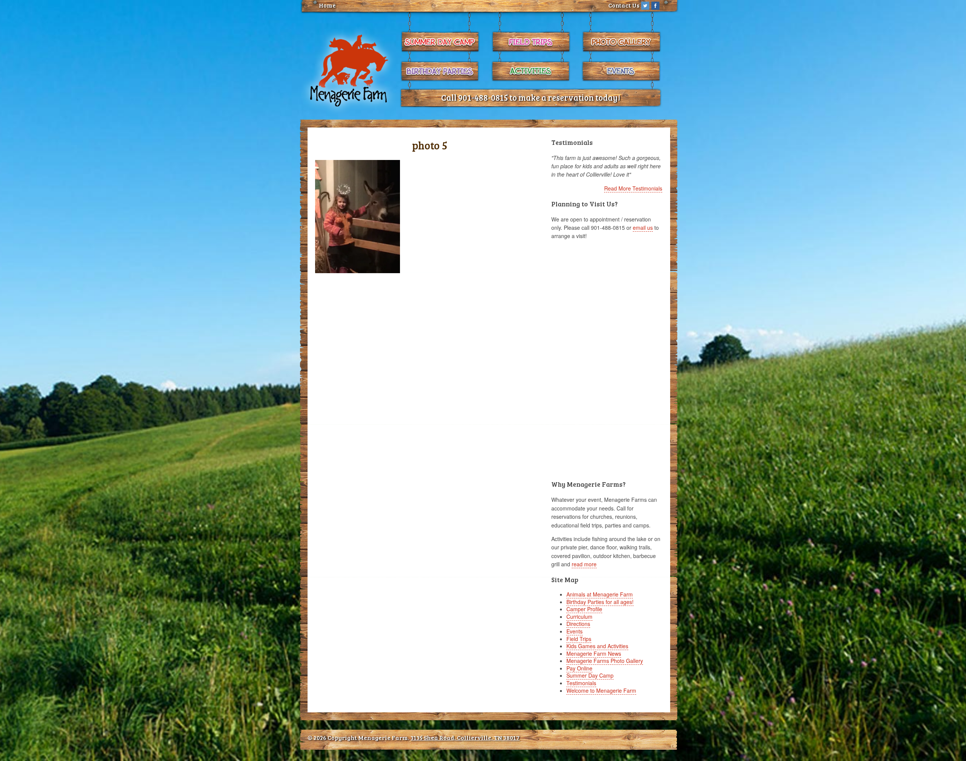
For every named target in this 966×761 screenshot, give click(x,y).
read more (584, 564)
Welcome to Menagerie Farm (601, 690)
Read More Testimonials (633, 188)
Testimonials (581, 683)
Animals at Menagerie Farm (599, 594)
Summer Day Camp (590, 675)
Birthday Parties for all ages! (600, 602)
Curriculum (579, 616)
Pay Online (579, 668)
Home (327, 5)
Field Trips (578, 639)
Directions (578, 623)
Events (574, 631)
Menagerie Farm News (593, 653)
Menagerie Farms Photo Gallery (604, 660)
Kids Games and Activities (597, 646)
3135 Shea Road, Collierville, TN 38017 (465, 737)
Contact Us (624, 5)
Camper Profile (584, 609)
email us (643, 227)
